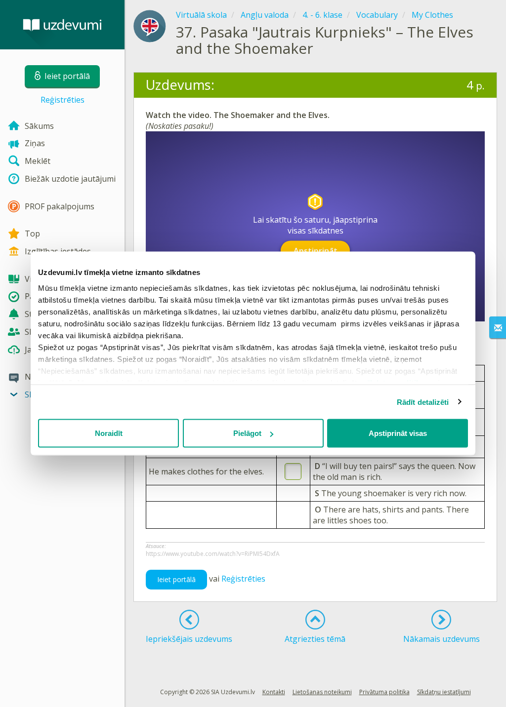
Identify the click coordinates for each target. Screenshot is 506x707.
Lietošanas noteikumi (322, 692)
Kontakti (273, 692)
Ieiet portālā (176, 579)
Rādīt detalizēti (423, 401)
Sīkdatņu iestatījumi (444, 692)
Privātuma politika (384, 692)
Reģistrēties (62, 100)
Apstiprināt (315, 250)
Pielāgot (247, 433)
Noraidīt (109, 433)
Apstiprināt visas (398, 433)
